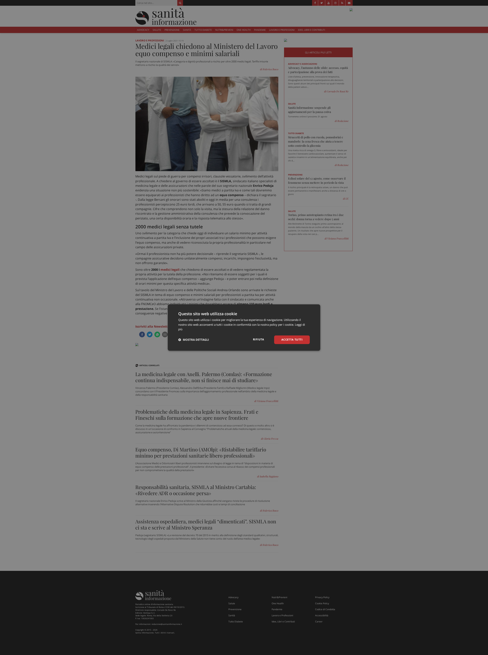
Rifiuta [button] (258, 339)
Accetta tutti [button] (292, 339)
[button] (193, 340)
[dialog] (244, 327)
